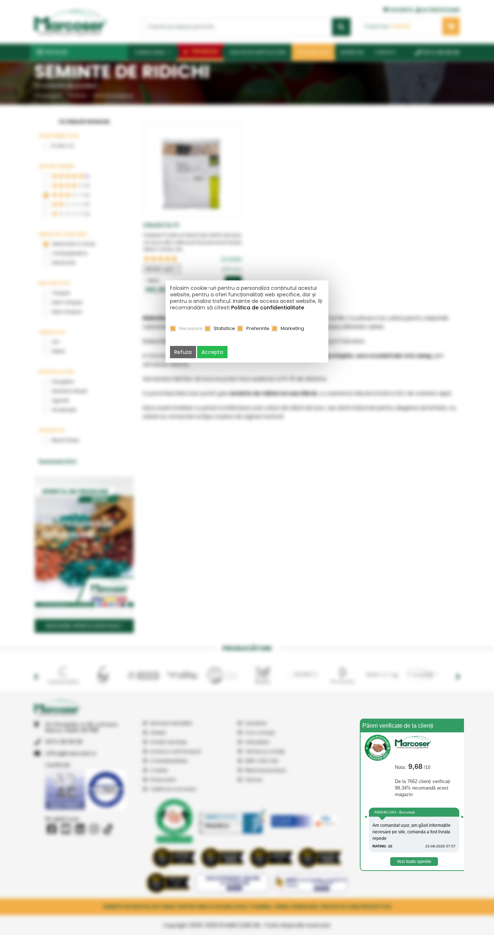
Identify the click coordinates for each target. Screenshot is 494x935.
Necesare (191, 328)
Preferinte (257, 328)
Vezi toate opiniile (414, 861)
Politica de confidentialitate (267, 307)
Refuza (183, 352)
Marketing (292, 328)
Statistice (224, 328)
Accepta (212, 352)
